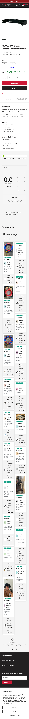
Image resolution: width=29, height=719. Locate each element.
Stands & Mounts (7, 146)
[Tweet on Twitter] (23, 99)
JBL (2, 52)
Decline (14, 711)
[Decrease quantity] (9, 77)
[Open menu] (2, 5)
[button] (26, 5)
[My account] (20, 5)
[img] (8, 184)
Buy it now (14, 88)
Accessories (6, 139)
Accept (14, 707)
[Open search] (17, 5)
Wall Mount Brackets (8, 148)
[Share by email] (26, 99)
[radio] (5, 63)
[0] (26, 5)
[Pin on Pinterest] (20, 99)
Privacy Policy (9, 703)
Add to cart (14, 83)
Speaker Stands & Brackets (10, 143)
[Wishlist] (23, 5)
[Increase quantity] (17, 77)
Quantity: (4, 78)
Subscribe (6, 682)
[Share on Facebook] (17, 99)
